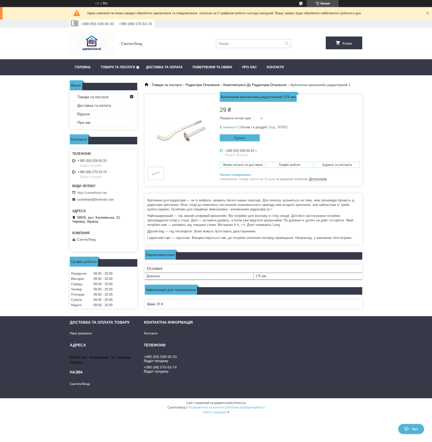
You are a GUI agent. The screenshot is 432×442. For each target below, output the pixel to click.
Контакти (275, 67)
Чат (415, 429)
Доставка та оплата (164, 67)
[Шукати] (286, 43)
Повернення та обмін (212, 67)
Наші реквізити (81, 333)
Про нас (249, 67)
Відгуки (83, 114)
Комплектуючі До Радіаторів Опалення (255, 85)
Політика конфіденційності (245, 407)
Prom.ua (240, 403)
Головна (82, 67)
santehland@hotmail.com (95, 199)
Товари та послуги (117, 67)
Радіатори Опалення (203, 85)
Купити (239, 138)
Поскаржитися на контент (206, 407)
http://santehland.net (92, 193)
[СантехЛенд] (92, 43)
